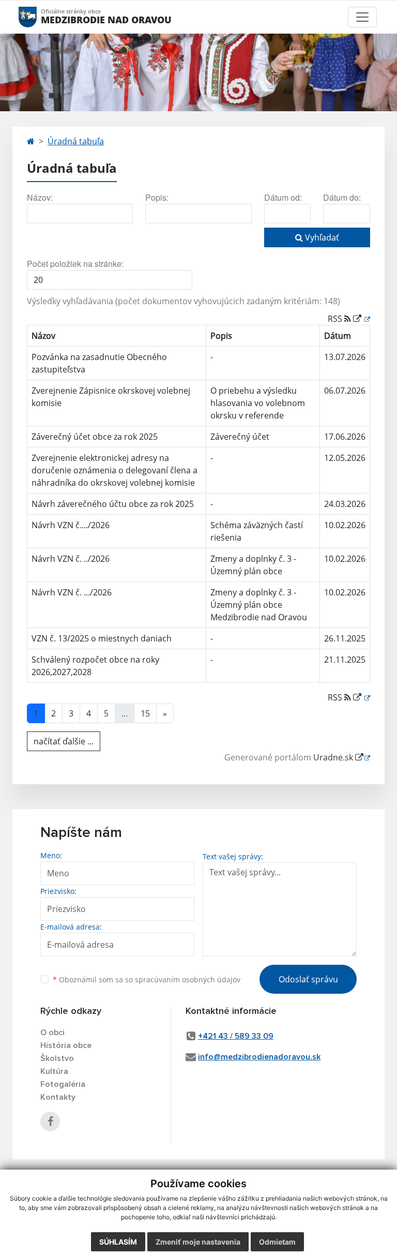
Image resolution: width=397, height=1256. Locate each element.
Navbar (37, 17)
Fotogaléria (62, 1084)
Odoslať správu (308, 979)
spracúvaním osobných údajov (187, 979)
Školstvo (57, 1058)
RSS (336, 318)
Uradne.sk (334, 757)
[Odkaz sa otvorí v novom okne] (50, 1121)
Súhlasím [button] (118, 1241)
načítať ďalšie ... (64, 741)
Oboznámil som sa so (146, 979)
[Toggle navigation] (362, 17)
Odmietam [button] (277, 1241)
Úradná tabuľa (76, 141)
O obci (52, 1032)
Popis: (157, 197)
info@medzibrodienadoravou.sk (259, 1057)
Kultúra (54, 1071)
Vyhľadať (321, 237)
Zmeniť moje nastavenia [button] (198, 1241)
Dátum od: (283, 197)
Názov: (40, 197)
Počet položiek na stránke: (75, 264)
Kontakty (57, 1097)
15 (145, 713)
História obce (65, 1045)
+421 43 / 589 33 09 (235, 1036)
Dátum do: (342, 197)
